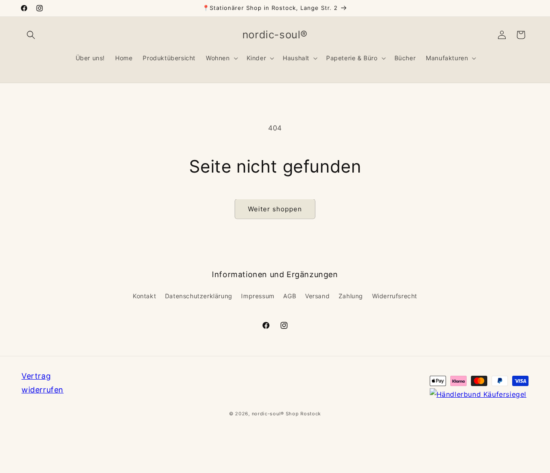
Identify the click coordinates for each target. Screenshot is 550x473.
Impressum (257, 296)
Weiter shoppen (275, 209)
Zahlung (351, 296)
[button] (30, 34)
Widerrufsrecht (394, 296)
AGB (289, 296)
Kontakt (144, 296)
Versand (317, 296)
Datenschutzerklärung (198, 296)
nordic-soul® (269, 414)
